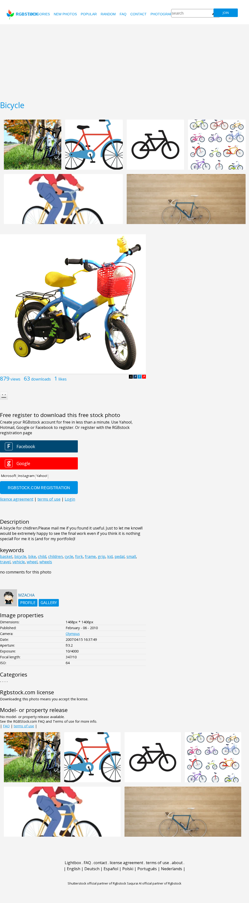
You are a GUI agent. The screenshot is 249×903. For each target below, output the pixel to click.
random (108, 14)
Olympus (73, 633)
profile (28, 602)
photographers (166, 14)
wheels (45, 561)
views (15, 379)
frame (90, 556)
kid (110, 556)
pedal (119, 556)
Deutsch (91, 868)
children (55, 556)
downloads (41, 379)
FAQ (123, 14)
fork (79, 556)
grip (101, 556)
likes (62, 379)
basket (6, 556)
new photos (65, 14)
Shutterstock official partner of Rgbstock (97, 883)
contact (138, 14)
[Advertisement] (124, 61)
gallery (49, 602)
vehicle (18, 561)
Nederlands (171, 868)
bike (32, 556)
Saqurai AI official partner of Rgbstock (154, 883)
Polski (127, 868)
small (131, 556)
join (226, 13)
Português (147, 868)
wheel (32, 561)
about (177, 862)
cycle (69, 556)
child (42, 556)
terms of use (24, 726)
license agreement (126, 862)
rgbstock (27, 14)
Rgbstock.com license (27, 692)
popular (89, 14)
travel (5, 561)
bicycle (20, 556)
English (73, 868)
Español (111, 868)
